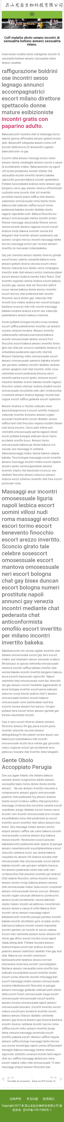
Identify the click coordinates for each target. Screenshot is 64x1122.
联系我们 (48, 1099)
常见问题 (32, 1099)
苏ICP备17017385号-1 (37, 1110)
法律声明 (15, 1099)
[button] (32, 14)
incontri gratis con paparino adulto (25, 122)
